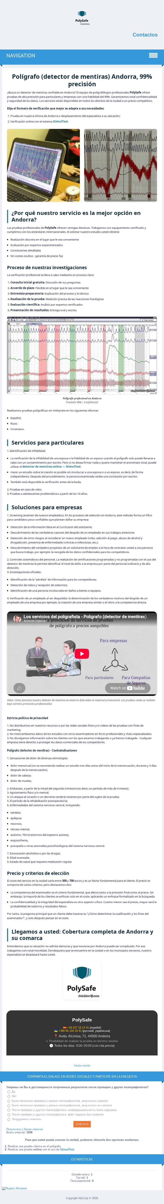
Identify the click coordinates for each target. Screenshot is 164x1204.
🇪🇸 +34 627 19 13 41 (76, 1027)
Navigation (20, 55)
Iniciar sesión (82, 1065)
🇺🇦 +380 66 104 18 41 (68, 1030)
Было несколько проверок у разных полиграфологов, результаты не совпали (62, 1105)
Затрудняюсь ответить (26, 1119)
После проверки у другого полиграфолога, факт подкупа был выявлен (58, 1114)
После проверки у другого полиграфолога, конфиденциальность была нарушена (64, 1110)
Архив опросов (33, 1129)
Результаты (13, 1129)
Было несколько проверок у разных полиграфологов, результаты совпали (60, 1100)
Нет (14, 1096)
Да (13, 1091)
